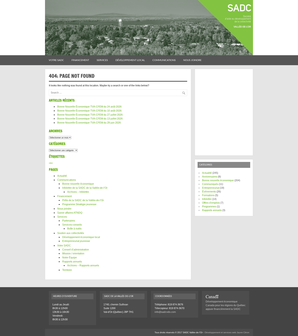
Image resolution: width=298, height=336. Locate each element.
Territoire (67, 270)
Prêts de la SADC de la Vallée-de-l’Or (83, 200)
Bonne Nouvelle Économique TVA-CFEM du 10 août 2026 (89, 110)
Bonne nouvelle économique (78, 183)
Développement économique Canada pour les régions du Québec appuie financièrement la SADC (226, 305)
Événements (209, 191)
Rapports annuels (72, 261)
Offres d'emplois (211, 202)
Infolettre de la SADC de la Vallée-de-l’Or (84, 188)
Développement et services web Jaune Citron (227, 332)
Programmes (209, 206)
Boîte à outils (74, 228)
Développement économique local (81, 237)
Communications (164, 60)
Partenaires (68, 220)
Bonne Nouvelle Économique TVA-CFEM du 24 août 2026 (89, 106)
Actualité (62, 176)
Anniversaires (209, 176)
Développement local (130, 60)
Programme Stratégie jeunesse (79, 204)
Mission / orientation (73, 253)
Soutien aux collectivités (70, 233)
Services (102, 60)
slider (51, 163)
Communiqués (210, 184)
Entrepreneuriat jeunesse (76, 241)
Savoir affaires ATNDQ (69, 212)
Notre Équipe (69, 257)
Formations (208, 195)
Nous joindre (192, 60)
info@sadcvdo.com (165, 312)
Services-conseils (72, 224)
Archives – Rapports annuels (83, 265)
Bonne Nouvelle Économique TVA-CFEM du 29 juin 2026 (89, 122)
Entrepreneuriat (210, 188)
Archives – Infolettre (78, 192)
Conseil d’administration (75, 249)
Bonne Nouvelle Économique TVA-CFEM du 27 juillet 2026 (90, 114)
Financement (80, 60)
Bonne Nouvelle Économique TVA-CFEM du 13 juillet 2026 (90, 118)
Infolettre (207, 199)
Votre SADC (56, 60)
